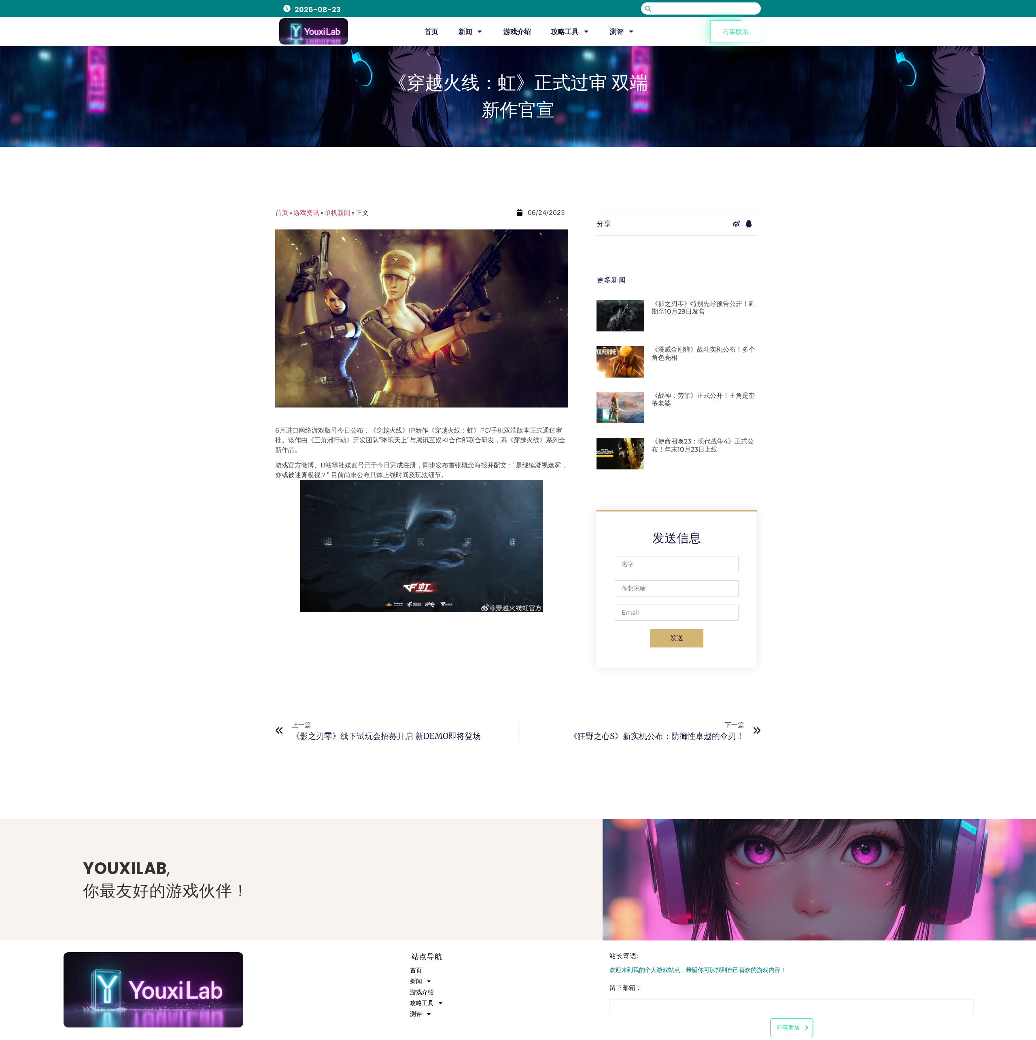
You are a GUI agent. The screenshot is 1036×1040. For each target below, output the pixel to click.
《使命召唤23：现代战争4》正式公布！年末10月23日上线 (703, 445)
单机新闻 (337, 212)
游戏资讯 (306, 212)
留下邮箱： (625, 988)
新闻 (465, 31)
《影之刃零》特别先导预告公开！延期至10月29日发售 (703, 307)
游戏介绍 (517, 31)
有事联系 (736, 32)
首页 (431, 31)
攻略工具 (565, 31)
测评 (617, 31)
